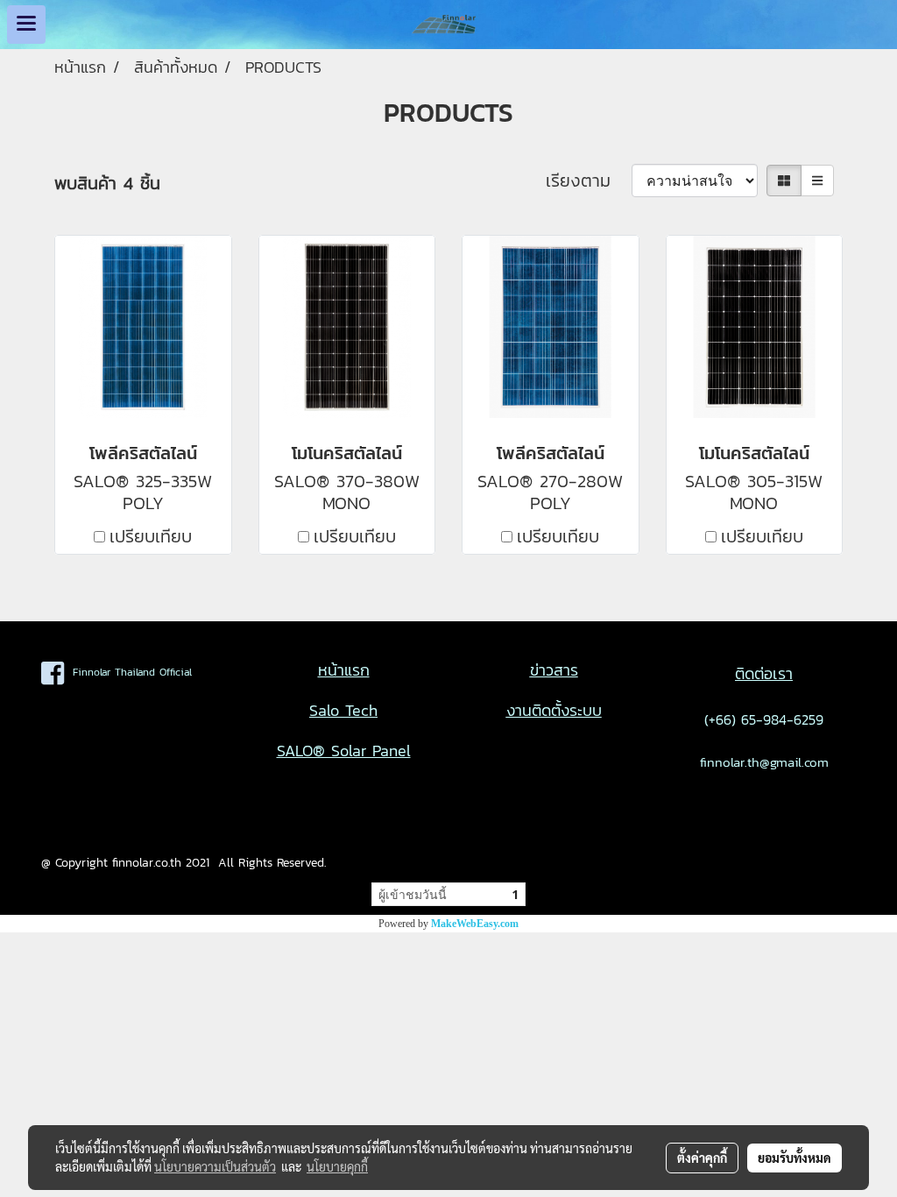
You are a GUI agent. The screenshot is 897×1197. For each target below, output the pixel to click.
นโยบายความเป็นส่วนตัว (215, 1166)
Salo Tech (343, 710)
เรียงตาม (589, 180)
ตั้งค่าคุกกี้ (702, 1157)
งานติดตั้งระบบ (554, 710)
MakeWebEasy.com (475, 923)
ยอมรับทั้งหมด (794, 1157)
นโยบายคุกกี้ (337, 1166)
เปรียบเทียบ (150, 536)
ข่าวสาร (554, 670)
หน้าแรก (344, 670)
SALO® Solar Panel (344, 750)
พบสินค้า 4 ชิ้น (107, 183)
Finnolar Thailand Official (128, 672)
